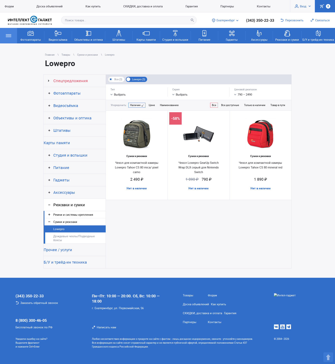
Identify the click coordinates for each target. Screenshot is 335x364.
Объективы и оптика (88, 39)
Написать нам (106, 327)
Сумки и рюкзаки (65, 222)
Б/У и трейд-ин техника (318, 39)
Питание (204, 39)
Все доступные (230, 105)
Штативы (118, 39)
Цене (152, 105)
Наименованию (169, 105)
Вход (303, 6)
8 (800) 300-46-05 (31, 320)
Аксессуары (259, 39)
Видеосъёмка (58, 39)
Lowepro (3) (138, 79)
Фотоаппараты (30, 39)
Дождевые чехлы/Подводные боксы (74, 238)
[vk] (276, 326)
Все (214, 105)
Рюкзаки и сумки (287, 39)
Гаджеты (232, 39)
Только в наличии (254, 105)
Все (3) (118, 79)
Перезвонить (294, 20)
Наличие (135, 105)
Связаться (322, 20)
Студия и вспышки (175, 39)
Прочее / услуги (58, 249)
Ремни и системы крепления (73, 215)
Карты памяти (146, 39)
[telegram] (288, 326)
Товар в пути (277, 105)
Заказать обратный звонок (39, 303)
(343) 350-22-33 (260, 20)
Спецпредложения (70, 80)
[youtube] (282, 326)
